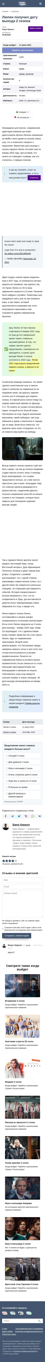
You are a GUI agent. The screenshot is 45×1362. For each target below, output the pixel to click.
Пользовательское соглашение (29, 1329)
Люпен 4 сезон (9, 732)
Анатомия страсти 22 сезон (19, 1041)
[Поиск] (39, 1321)
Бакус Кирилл (21, 824)
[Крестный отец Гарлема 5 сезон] (22, 1279)
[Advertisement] (22, 209)
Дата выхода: (28, 722)
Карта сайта (7, 1331)
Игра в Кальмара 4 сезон (18, 1244)
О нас (4, 1329)
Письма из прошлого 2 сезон (20, 1122)
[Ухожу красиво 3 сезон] (22, 1157)
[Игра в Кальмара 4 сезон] (22, 1238)
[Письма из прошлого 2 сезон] (22, 1117)
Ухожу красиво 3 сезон (17, 1163)
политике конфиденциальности (25, 1351)
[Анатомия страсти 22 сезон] (22, 1036)
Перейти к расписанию (22, 50)
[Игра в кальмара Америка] (22, 1198)
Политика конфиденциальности (29, 1331)
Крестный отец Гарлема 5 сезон (21, 1284)
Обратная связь (9, 1334)
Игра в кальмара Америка (18, 1203)
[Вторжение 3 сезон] (22, 995)
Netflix (21, 69)
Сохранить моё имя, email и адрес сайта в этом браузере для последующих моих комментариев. (23, 929)
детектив (29, 74)
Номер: (6, 722)
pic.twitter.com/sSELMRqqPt (17, 253)
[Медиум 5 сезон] (22, 1076)
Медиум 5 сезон (13, 1082)
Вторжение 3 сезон (15, 1001)
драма (22, 74)
